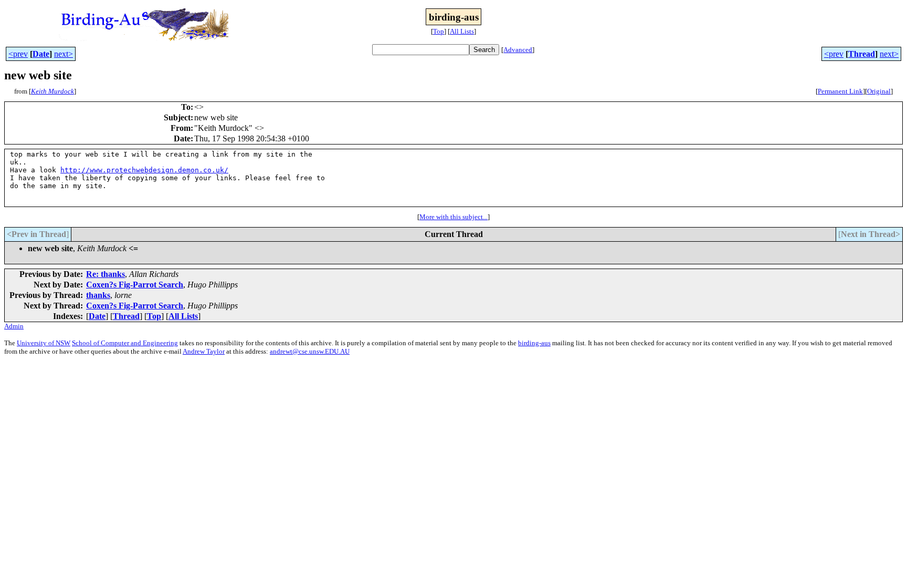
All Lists (462, 31)
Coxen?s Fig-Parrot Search (134, 284)
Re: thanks (105, 274)
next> (63, 53)
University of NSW (43, 343)
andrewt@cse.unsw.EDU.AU (310, 351)
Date (41, 53)
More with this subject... (453, 217)
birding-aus (534, 343)
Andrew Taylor (204, 351)
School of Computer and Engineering (125, 343)
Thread (861, 53)
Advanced (517, 50)
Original (879, 91)
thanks (98, 295)
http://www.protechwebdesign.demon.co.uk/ (144, 170)
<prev (18, 53)
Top (438, 31)
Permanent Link (840, 91)
